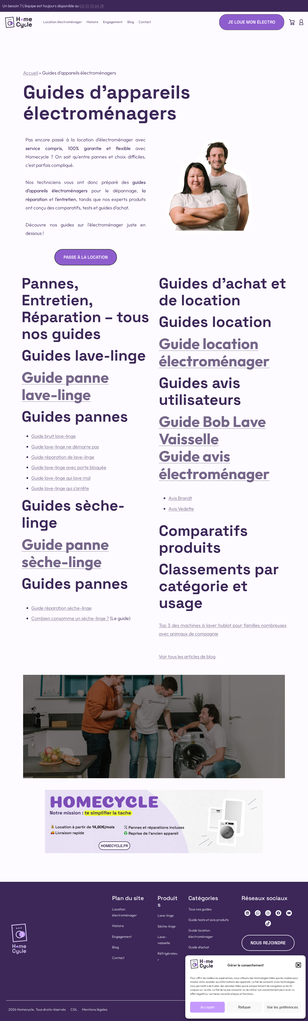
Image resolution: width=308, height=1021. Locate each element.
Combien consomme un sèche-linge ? (70, 618)
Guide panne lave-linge (65, 386)
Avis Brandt (180, 498)
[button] (298, 965)
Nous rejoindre (268, 943)
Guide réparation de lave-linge (62, 457)
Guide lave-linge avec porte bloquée (68, 467)
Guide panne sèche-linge (65, 553)
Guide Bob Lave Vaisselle (212, 430)
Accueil (30, 73)
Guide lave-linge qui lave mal (60, 478)
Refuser (244, 1007)
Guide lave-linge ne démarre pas (65, 447)
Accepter (207, 1007)
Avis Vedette (181, 509)
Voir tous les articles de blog (187, 656)
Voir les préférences (282, 1007)
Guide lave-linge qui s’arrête (60, 488)
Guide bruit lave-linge (53, 436)
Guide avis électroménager (214, 465)
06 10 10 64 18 (92, 5)
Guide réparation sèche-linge (61, 608)
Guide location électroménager (214, 352)
